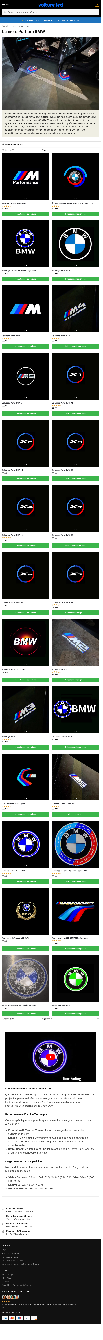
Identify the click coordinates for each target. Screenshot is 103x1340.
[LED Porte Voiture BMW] (75, 709)
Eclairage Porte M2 (60, 669)
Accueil (5, 26)
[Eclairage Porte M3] (25, 709)
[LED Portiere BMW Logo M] (25, 777)
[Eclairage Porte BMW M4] (75, 308)
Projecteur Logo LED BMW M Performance (70, 938)
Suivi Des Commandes (12, 1260)
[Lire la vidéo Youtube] (50, 1057)
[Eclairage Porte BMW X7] (75, 575)
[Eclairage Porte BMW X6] (25, 575)
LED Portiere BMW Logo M (13, 804)
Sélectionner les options (25, 214)
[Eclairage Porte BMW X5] (75, 508)
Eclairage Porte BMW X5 (62, 535)
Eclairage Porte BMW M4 (62, 336)
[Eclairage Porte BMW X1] (75, 376)
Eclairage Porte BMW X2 (12, 470)
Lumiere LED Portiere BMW (13, 871)
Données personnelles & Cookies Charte (20, 1264)
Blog (4, 1250)
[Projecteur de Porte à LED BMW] (25, 911)
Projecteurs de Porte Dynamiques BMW (19, 1005)
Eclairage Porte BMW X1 (62, 403)
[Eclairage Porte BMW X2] (25, 443)
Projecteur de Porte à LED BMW (15, 938)
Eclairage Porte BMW (61, 270)
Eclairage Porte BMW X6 (12, 602)
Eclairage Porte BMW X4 (12, 535)
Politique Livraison (10, 1257)
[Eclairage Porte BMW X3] (75, 443)
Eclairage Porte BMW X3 (62, 470)
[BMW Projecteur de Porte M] (25, 176)
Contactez (7, 1282)
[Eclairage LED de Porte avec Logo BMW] (25, 243)
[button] (97, 5)
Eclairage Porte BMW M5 (12, 403)
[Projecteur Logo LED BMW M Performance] (75, 911)
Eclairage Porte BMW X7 (62, 602)
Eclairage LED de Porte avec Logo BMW (19, 270)
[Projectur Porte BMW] (75, 978)
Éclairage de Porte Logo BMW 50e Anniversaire (72, 203)
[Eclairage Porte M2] (75, 642)
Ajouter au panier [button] (75, 814)
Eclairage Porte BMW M (12, 336)
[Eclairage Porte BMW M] (25, 308)
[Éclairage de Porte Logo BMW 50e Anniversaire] (75, 176)
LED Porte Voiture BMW (62, 736)
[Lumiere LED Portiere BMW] (25, 844)
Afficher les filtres (14, 144)
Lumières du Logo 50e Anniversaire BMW (70, 871)
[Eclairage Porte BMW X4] (25, 508)
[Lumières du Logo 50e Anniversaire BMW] (75, 844)
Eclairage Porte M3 (10, 736)
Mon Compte (8, 1274)
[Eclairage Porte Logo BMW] (25, 642)
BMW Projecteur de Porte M (14, 203)
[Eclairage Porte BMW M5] (25, 376)
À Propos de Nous (10, 1253)
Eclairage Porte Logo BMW (13, 669)
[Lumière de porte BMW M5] (75, 777)
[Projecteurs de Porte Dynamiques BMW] (25, 978)
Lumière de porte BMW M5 (63, 804)
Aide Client (7, 1278)
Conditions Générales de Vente (16, 1285)
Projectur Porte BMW (61, 1005)
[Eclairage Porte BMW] (75, 243)
